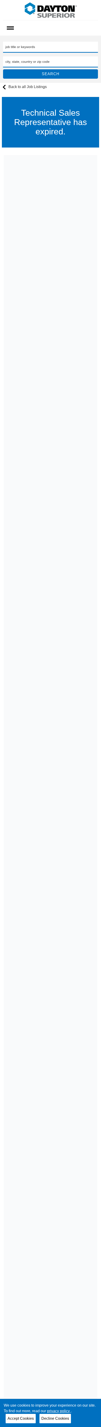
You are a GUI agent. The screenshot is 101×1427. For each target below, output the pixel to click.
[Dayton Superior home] (51, 10)
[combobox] (50, 47)
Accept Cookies (21, 1418)
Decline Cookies (55, 1418)
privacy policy (59, 1411)
